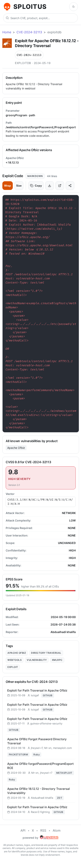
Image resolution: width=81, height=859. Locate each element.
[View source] (59, 185)
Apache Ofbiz (16, 447)
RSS (43, 830)
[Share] (70, 185)
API (22, 830)
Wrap (7, 185)
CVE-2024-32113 (29, 32)
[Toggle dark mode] (73, 6)
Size (19, 185)
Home (6, 32)
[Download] (49, 185)
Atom (57, 830)
